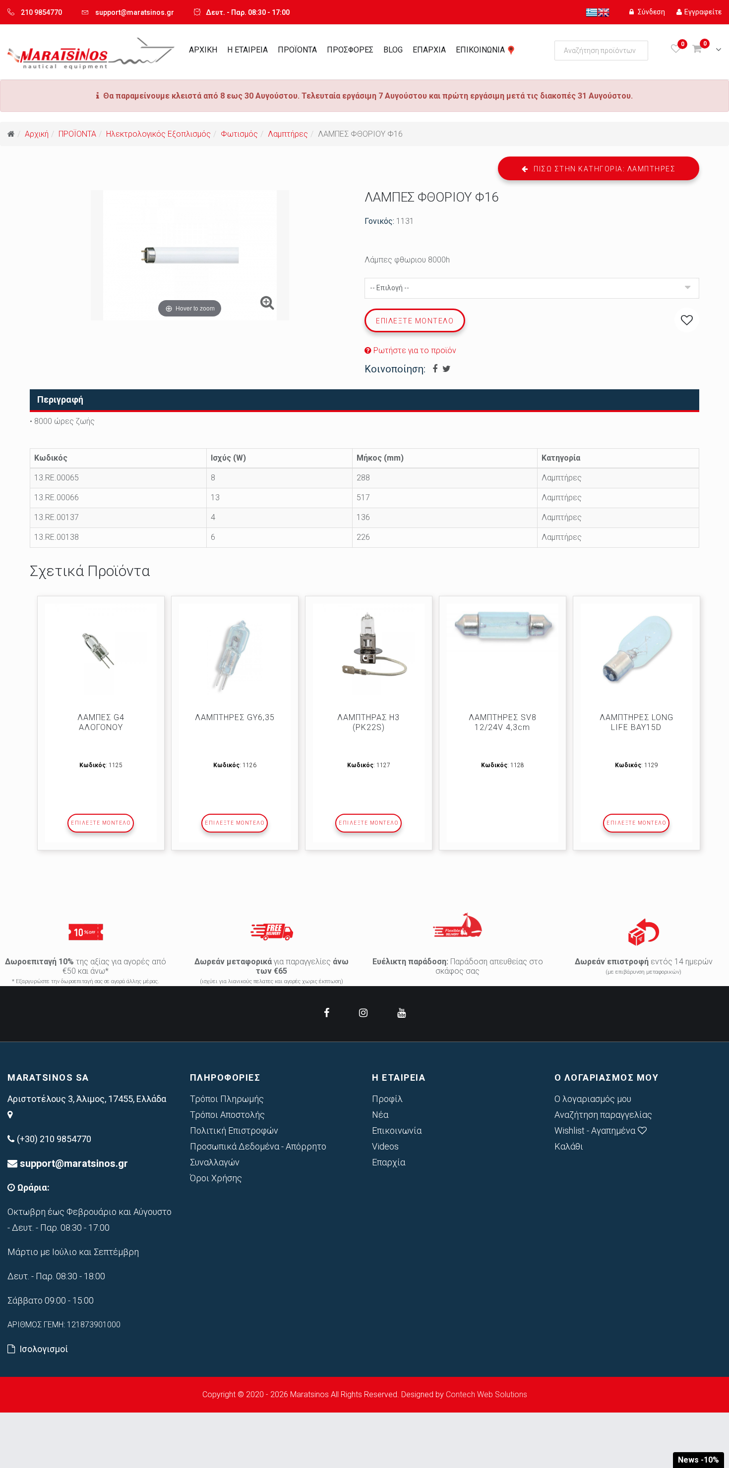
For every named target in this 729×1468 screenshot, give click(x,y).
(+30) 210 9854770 (54, 1139)
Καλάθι (568, 1146)
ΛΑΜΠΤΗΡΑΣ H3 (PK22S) (368, 722)
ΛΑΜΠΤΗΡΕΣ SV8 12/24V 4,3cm (503, 722)
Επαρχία (388, 1162)
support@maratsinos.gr (134, 12)
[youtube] (401, 1013)
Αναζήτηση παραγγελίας (603, 1114)
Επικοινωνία (397, 1130)
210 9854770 (41, 12)
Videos (385, 1146)
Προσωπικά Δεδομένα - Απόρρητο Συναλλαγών (258, 1154)
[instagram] (363, 1013)
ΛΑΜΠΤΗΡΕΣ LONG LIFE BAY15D (636, 722)
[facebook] (326, 1013)
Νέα (380, 1114)
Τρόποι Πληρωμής (227, 1099)
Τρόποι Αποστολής (227, 1114)
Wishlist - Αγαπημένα (594, 1130)
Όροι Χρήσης (216, 1178)
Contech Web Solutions (486, 1394)
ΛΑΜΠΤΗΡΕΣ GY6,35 (235, 717)
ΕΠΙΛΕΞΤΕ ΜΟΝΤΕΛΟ (100, 823)
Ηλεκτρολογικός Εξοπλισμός (158, 134)
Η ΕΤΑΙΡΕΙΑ (247, 49)
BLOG (393, 49)
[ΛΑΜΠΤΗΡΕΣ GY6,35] (235, 649)
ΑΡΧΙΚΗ (203, 49)
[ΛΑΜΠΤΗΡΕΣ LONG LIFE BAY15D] (636, 649)
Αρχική (37, 134)
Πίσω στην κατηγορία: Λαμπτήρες (604, 169)
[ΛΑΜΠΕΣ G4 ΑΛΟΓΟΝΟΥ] (101, 649)
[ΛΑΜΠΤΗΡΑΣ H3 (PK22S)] (369, 649)
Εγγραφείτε (703, 12)
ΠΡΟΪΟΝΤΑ (297, 49)
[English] (603, 12)
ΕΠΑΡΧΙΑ (429, 49)
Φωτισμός (239, 134)
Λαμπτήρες (288, 134)
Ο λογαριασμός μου (592, 1099)
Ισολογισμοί (43, 1349)
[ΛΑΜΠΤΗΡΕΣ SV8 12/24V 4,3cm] (502, 628)
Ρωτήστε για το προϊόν (413, 350)
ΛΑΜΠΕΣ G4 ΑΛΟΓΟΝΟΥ (100, 722)
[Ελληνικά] (592, 12)
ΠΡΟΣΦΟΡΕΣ (350, 49)
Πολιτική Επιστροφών (234, 1130)
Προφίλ (387, 1099)
